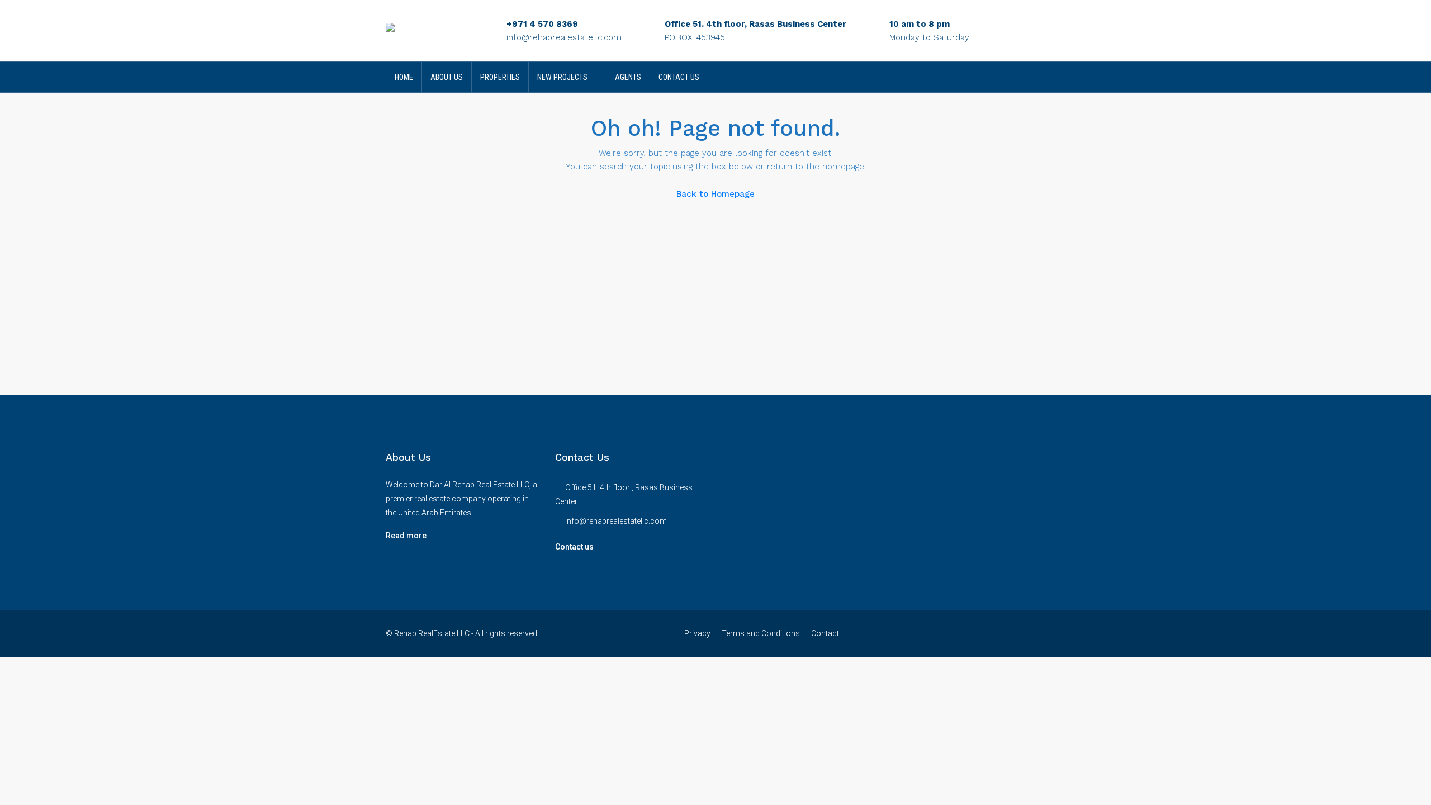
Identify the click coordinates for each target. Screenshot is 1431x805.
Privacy (697, 633)
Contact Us (678, 77)
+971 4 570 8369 (542, 24)
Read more (406, 535)
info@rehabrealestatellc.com (564, 37)
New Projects (562, 77)
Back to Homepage (715, 194)
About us (446, 77)
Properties (500, 77)
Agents (628, 77)
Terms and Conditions (761, 633)
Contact (825, 633)
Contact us (574, 546)
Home (404, 77)
